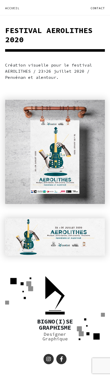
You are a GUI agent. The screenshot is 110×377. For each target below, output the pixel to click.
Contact (98, 8)
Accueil (12, 8)
